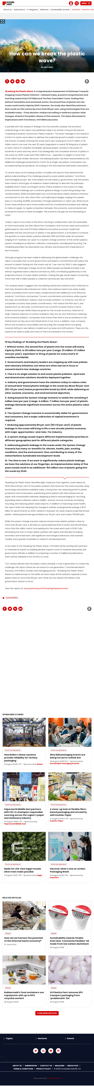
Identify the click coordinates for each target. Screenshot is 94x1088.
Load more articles (47, 1013)
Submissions (19, 9)
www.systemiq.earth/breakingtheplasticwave (46, 588)
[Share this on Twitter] (12, 81)
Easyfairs (54, 877)
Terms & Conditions (23, 1069)
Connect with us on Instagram (58, 1050)
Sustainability (12, 597)
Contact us (46, 1065)
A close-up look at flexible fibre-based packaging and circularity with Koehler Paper (68, 812)
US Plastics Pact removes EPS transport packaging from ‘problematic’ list (66, 995)
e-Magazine (32, 9)
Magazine (59, 1065)
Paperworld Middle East (15, 824)
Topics (9, 1038)
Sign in (54, 76)
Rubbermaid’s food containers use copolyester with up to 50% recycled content (24, 995)
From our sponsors (12, 750)
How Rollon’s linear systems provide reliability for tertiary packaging (20, 757)
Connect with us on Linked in (43, 1050)
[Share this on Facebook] (7, 81)
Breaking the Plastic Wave (19, 91)
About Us (8, 9)
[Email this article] (23, 81)
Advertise (76, 9)
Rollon (40, 764)
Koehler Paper (56, 821)
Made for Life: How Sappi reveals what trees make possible (22, 870)
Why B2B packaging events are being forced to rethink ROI (67, 756)
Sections (42, 1038)
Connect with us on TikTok (47, 1056)
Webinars (44, 9)
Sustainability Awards (60, 9)
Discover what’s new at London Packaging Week (67, 870)
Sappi (39, 875)
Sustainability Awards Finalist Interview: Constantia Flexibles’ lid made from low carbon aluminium (69, 940)
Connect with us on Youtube (50, 1050)
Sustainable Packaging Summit (64, 763)
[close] (67, 80)
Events (70, 1038)
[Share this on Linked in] (17, 81)
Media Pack (72, 1065)
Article (7, 933)
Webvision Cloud (53, 1078)
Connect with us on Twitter (35, 1050)
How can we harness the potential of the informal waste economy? (23, 939)
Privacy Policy (43, 1069)
